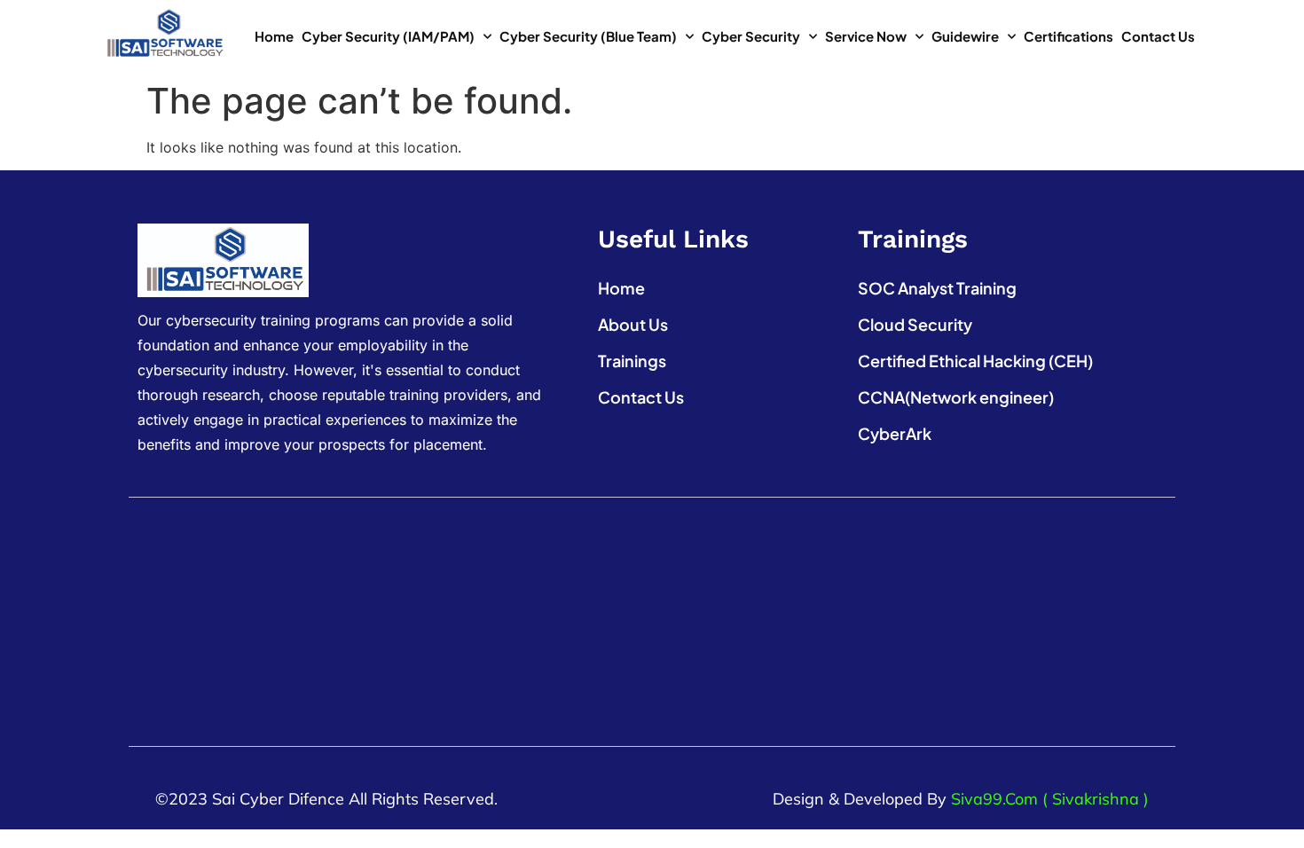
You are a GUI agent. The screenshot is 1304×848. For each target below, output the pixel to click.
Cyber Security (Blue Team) (588, 35)
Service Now (866, 35)
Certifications (1068, 35)
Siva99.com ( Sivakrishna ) (1050, 799)
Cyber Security (751, 35)
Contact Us (1158, 35)
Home (274, 35)
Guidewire (965, 35)
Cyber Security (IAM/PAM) (388, 35)
